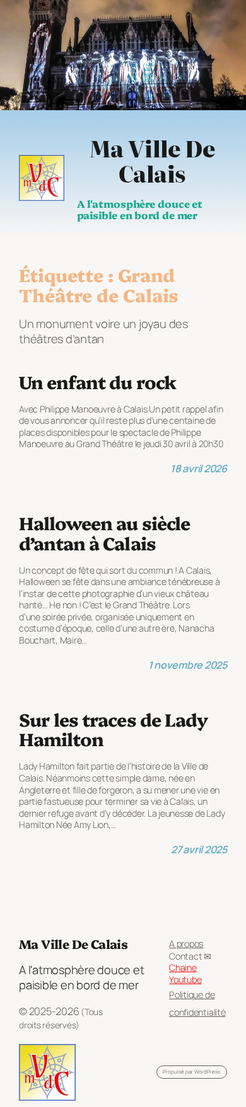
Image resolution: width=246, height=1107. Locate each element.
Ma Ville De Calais (152, 160)
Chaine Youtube (185, 973)
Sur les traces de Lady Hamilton (113, 729)
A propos (186, 944)
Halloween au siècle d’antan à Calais (104, 533)
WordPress (207, 1071)
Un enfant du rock (97, 382)
